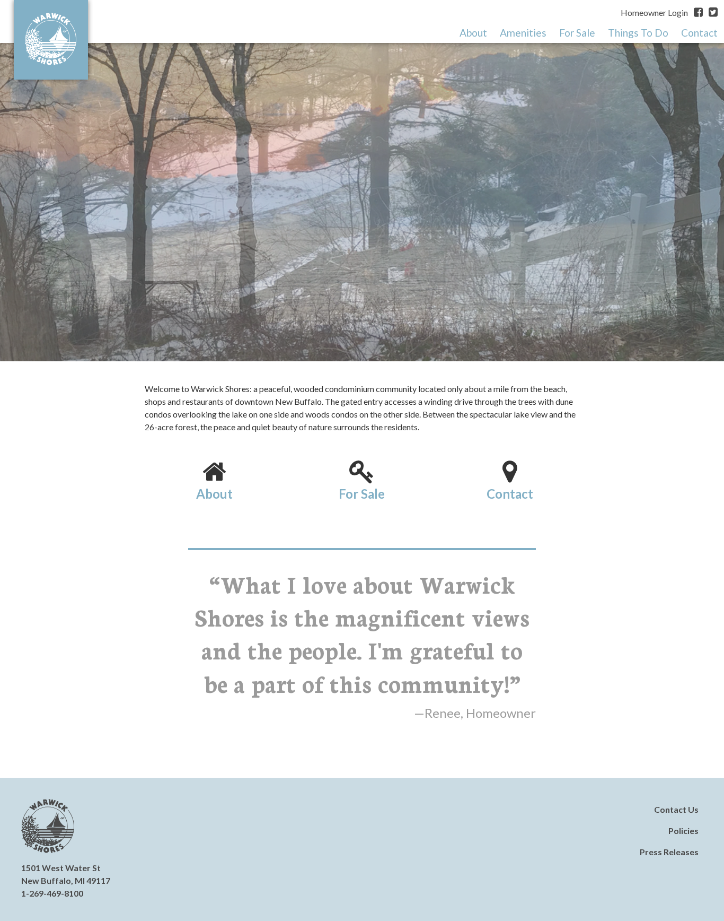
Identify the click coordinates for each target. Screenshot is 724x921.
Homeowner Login (654, 12)
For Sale (577, 33)
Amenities (523, 33)
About (473, 33)
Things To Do (638, 33)
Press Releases (669, 852)
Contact (699, 33)
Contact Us (676, 809)
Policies (683, 831)
